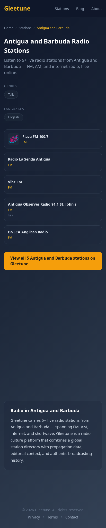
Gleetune (17, 8)
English (13, 117)
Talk (11, 94)
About (96, 8)
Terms (52, 517)
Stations (62, 8)
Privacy (34, 517)
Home (8, 27)
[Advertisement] (53, 339)
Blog (80, 8)
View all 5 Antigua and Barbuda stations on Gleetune (52, 261)
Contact (71, 517)
